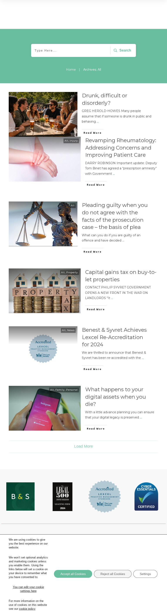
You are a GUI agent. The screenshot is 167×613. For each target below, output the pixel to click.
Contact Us (27, 572)
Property (72, 272)
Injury (74, 140)
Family (60, 389)
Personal (72, 389)
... (98, 121)
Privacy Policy (83, 550)
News (71, 330)
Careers (27, 564)
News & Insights (27, 557)
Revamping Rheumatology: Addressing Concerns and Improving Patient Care (120, 147)
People (27, 550)
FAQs (83, 564)
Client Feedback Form (83, 572)
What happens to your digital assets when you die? (115, 396)
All (73, 95)
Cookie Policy (83, 557)
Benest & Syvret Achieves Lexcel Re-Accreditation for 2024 (114, 337)
